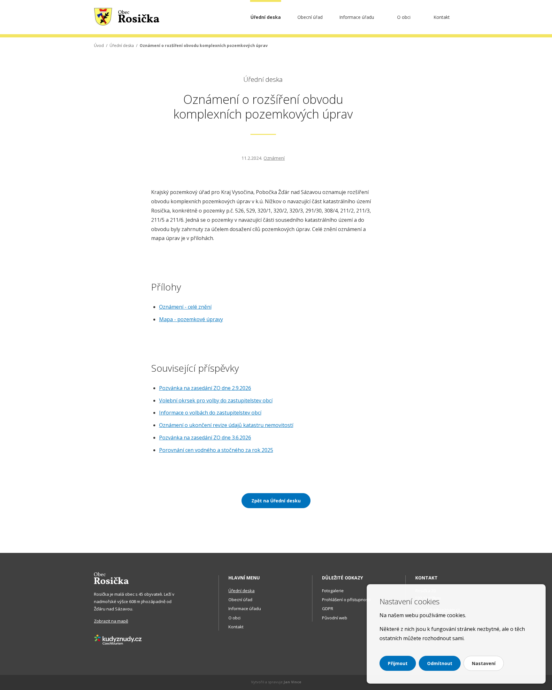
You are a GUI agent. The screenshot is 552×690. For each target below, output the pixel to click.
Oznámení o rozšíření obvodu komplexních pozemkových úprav (204, 45)
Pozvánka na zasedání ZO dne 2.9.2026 (205, 388)
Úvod (99, 45)
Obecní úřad (310, 17)
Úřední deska (265, 17)
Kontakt (441, 17)
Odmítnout (439, 663)
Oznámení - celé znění (185, 306)
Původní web (334, 618)
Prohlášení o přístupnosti (346, 599)
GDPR (327, 608)
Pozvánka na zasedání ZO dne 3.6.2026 (205, 437)
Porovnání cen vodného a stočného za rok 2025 (216, 450)
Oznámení (274, 158)
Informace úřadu (356, 17)
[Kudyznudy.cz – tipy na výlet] (118, 639)
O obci (403, 17)
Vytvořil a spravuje (276, 681)
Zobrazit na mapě (111, 621)
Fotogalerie (333, 590)
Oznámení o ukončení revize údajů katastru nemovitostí (226, 425)
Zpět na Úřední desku (276, 501)
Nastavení (483, 663)
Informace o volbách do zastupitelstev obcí (210, 412)
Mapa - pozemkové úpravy (191, 319)
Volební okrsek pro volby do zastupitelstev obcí (215, 400)
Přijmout (398, 663)
